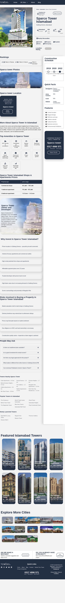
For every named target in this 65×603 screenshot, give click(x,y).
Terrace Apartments (54, 462)
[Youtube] (9, 567)
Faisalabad (47, 529)
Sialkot (32, 529)
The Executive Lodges (40, 496)
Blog (39, 2)
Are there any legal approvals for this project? (16, 357)
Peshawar (8, 539)
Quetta (32, 539)
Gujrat (19, 529)
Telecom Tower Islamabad (40, 462)
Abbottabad (21, 539)
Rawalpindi (47, 520)
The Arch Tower (6, 496)
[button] (21, 347)
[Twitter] (6, 567)
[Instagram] (4, 567)
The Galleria (55, 495)
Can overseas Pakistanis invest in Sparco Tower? (17, 368)
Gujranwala (9, 529)
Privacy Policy (54, 572)
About (33, 2)
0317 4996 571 (54, 146)
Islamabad (42, 9)
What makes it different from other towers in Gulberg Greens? (20, 363)
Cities (24, 2)
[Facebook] (1, 567)
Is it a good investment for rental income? (14, 352)
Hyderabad (21, 520)
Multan (57, 529)
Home (15, 2)
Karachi (7, 520)
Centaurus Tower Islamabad (22, 497)
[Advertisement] (32, 591)
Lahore (58, 520)
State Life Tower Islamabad (22, 463)
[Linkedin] (11, 567)
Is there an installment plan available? (14, 347)
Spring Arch (7, 461)
